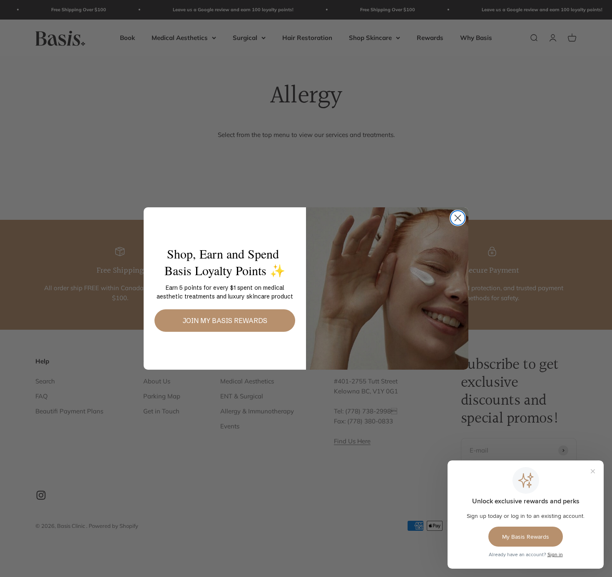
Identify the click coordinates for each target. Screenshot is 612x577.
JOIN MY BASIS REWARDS (225, 320)
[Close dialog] (457, 218)
